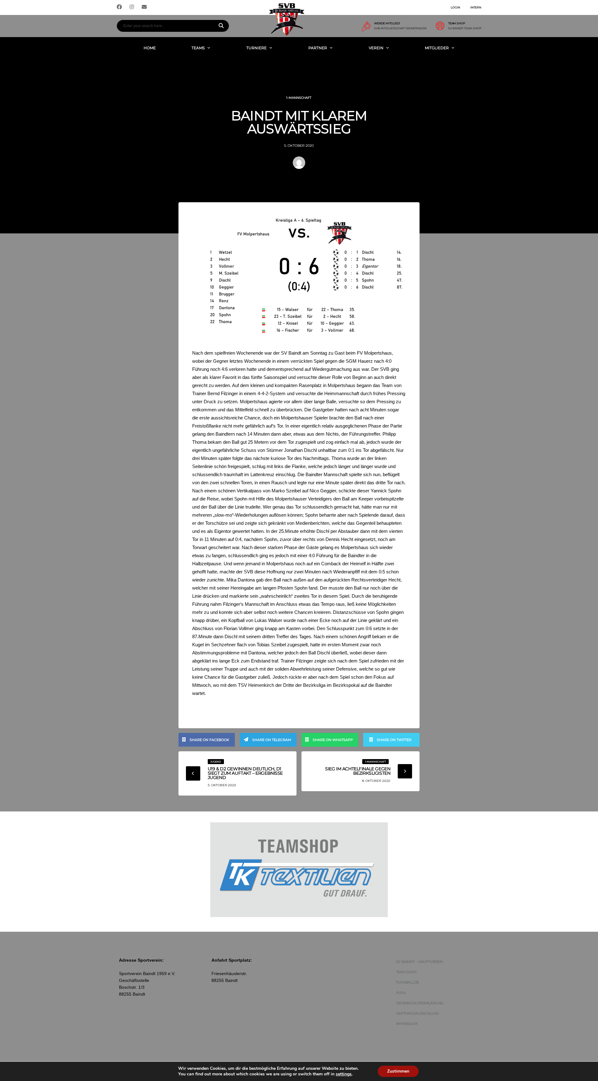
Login (455, 7)
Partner (317, 47)
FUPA (401, 993)
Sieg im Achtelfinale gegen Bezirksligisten (357, 771)
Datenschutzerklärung (420, 1003)
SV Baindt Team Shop (464, 28)
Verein (376, 47)
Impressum (407, 1023)
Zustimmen (398, 1071)
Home (150, 47)
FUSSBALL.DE (407, 982)
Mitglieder (437, 47)
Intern (475, 7)
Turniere (256, 47)
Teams (198, 47)
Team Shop (406, 972)
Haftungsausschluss (417, 1013)
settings (344, 1074)
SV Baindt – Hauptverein (419, 961)
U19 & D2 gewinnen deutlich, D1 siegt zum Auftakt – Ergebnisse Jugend (245, 773)
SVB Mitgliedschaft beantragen (400, 28)
